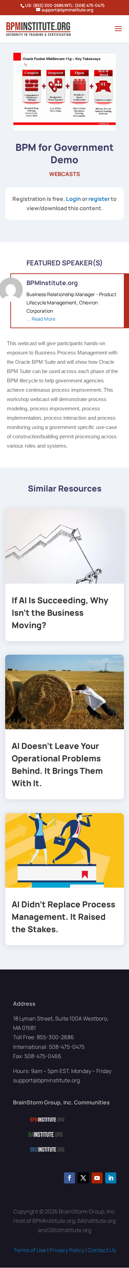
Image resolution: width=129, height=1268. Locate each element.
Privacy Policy (67, 1250)
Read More (43, 318)
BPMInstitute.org (52, 283)
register (99, 199)
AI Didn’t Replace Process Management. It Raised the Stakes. (63, 916)
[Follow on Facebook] (69, 1177)
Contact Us (102, 1250)
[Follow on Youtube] (97, 1177)
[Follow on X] (83, 1177)
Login (73, 199)
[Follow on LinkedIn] (110, 1177)
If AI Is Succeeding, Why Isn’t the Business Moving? (60, 612)
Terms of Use (29, 1250)
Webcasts (64, 174)
